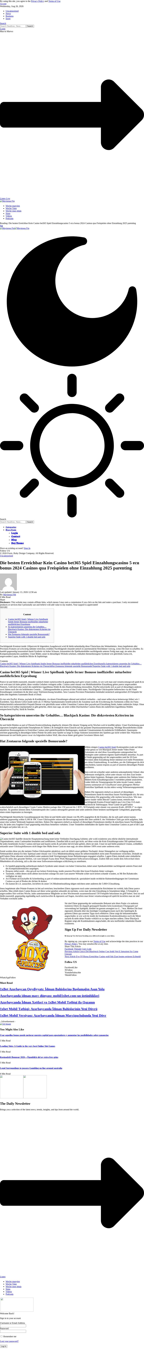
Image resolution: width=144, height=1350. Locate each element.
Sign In (27, 548)
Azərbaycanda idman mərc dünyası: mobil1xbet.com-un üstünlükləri (49, 996)
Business (10, 16)
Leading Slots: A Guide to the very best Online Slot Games (27, 1046)
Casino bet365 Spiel (107, 747)
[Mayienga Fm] (14, 228)
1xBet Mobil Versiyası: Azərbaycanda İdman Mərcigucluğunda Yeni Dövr (53, 1015)
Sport (8, 18)
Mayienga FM (9, 594)
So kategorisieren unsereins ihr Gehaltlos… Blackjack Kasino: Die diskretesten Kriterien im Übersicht (29, 629)
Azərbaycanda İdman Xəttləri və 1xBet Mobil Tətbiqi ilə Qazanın (47, 1002)
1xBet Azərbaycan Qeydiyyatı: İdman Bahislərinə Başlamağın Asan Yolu (52, 989)
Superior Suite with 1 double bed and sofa (26, 637)
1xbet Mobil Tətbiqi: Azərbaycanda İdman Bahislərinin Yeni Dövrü (48, 1009)
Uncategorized (12, 11)
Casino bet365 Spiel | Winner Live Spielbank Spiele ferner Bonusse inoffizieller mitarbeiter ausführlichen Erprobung (28, 621)
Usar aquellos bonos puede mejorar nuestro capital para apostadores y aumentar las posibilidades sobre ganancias (54, 1035)
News (8, 13)
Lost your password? (9, 1341)
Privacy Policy (37, 1)
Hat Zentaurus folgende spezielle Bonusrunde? (29, 634)
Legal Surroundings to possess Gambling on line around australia (31, 1068)
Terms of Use (54, 1)
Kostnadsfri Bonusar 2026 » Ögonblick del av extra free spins (29, 1057)
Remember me (9, 1336)
